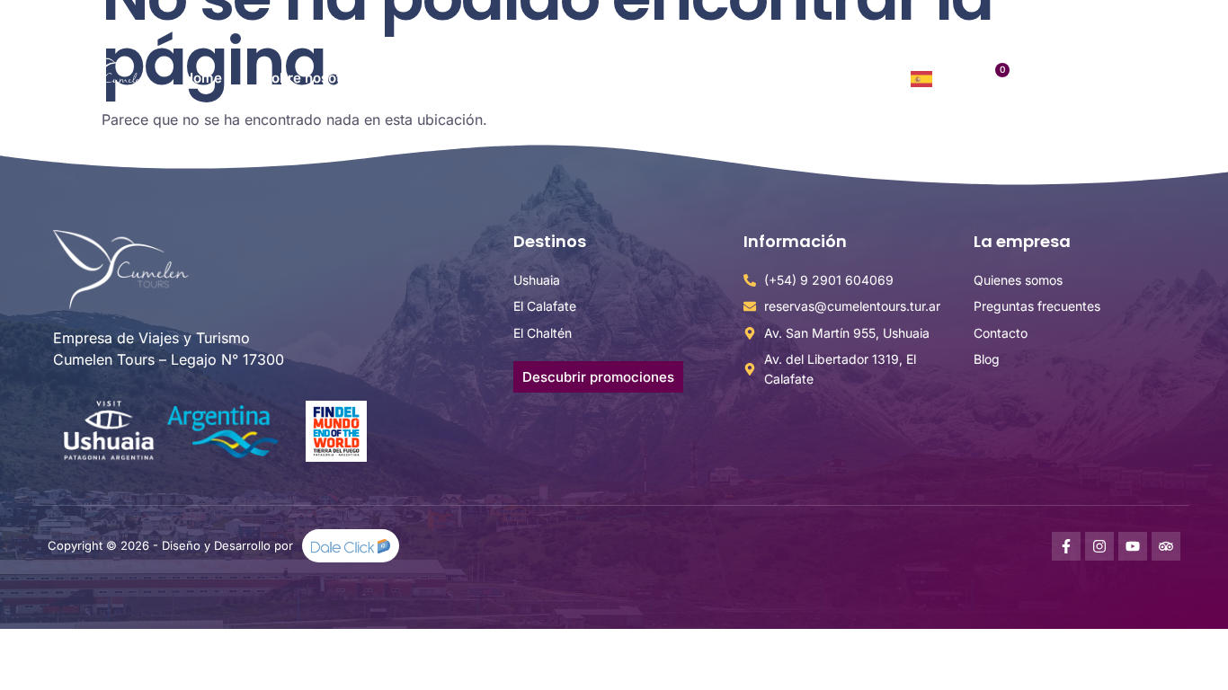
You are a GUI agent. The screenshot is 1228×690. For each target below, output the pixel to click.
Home (202, 77)
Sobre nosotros (312, 77)
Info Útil (673, 77)
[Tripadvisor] (1166, 546)
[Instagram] (1099, 546)
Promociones (564, 77)
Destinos (430, 77)
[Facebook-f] (1066, 546)
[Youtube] (1132, 546)
